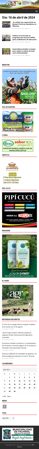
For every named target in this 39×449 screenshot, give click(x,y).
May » (9, 396)
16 (14, 384)
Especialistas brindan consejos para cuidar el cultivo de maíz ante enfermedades (24, 51)
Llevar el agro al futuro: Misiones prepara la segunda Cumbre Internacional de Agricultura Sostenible (17, 335)
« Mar (4, 396)
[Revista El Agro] (19, 8)
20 (34, 384)
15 (9, 384)
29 (9, 391)
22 (9, 388)
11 (24, 381)
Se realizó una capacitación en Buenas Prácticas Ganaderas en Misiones (24, 24)
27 (34, 388)
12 (29, 381)
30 (14, 391)
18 (24, 384)
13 (34, 381)
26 (29, 388)
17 (19, 384)
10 (19, 381)
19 (29, 384)
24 (19, 388)
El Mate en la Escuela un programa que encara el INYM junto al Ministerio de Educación (24, 37)
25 (24, 388)
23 (14, 388)
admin (29, 28)
